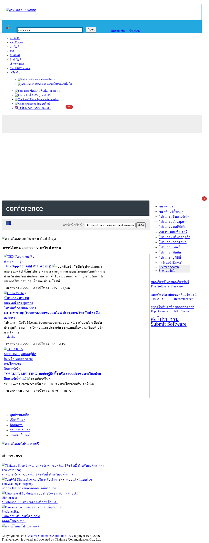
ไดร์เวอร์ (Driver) (170, 262)
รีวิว (12, 51)
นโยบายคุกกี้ (84, 531)
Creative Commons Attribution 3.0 (49, 535)
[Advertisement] (104, 166)
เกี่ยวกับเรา (17, 420)
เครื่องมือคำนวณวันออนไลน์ (34, 108)
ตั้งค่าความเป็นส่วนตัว (17, 531)
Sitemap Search (169, 267)
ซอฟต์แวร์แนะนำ (186, 297)
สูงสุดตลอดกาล (183, 309)
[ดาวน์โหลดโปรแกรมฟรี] (21, 10)
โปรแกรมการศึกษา (173, 242)
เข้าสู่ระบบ (133, 30)
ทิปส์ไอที (15, 55)
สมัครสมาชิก (116, 30)
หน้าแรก (15, 38)
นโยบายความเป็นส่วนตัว (54, 531)
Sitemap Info (167, 270)
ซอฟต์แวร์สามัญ (162, 297)
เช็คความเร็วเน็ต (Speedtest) (45, 90)
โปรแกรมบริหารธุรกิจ (174, 237)
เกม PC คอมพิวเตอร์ (173, 232)
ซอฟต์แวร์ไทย (161, 284)
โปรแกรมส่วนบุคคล (173, 221)
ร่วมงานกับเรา (20, 430)
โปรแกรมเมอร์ (169, 247)
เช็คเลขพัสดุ (51, 99)
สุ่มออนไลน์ (43, 103)
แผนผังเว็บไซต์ (20, 435)
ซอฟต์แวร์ (49, 79)
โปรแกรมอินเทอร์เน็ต (174, 216)
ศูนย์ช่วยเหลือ (19, 415)
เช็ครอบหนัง (17, 63)
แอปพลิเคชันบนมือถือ (59, 83)
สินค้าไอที (15, 59)
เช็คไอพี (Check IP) (39, 95)
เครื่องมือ (15, 72)
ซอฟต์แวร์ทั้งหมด (171, 211)
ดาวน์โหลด (16, 42)
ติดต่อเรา (16, 425)
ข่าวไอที (14, 46)
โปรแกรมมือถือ (170, 252)
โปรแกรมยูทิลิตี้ (170, 257)
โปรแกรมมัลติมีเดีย (172, 227)
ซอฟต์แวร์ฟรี (180, 284)
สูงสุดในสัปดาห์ (161, 309)
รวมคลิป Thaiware (20, 68)
